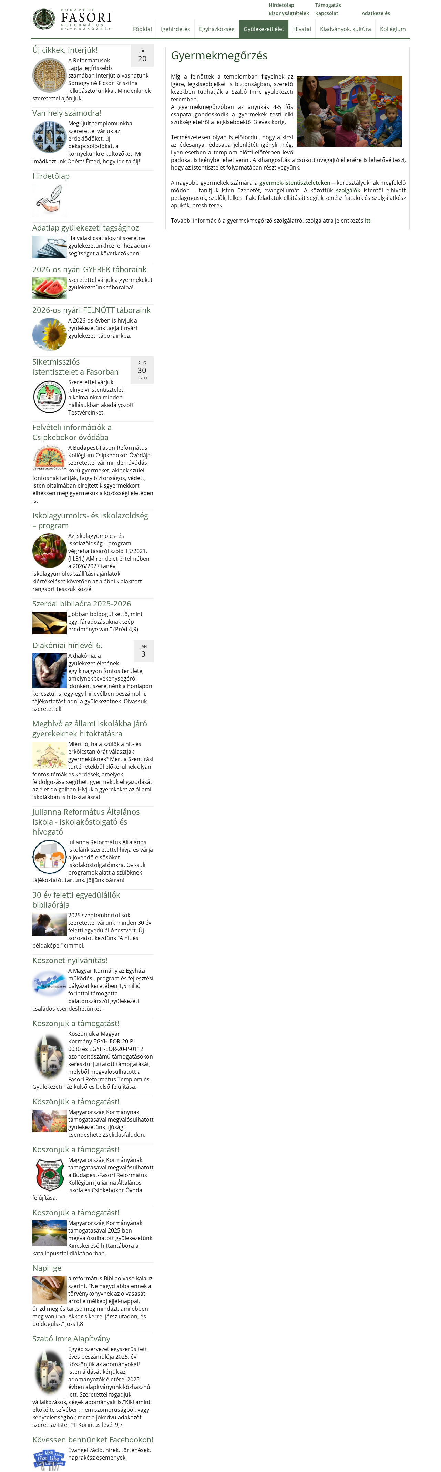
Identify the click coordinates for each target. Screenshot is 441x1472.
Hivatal (302, 29)
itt (367, 220)
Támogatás (328, 5)
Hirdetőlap (281, 5)
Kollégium (393, 29)
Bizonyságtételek (289, 13)
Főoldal (142, 29)
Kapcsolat (326, 13)
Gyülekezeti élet (264, 29)
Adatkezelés (376, 13)
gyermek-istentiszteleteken (294, 182)
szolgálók (348, 190)
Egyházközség (217, 29)
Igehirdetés (175, 29)
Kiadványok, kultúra (345, 29)
